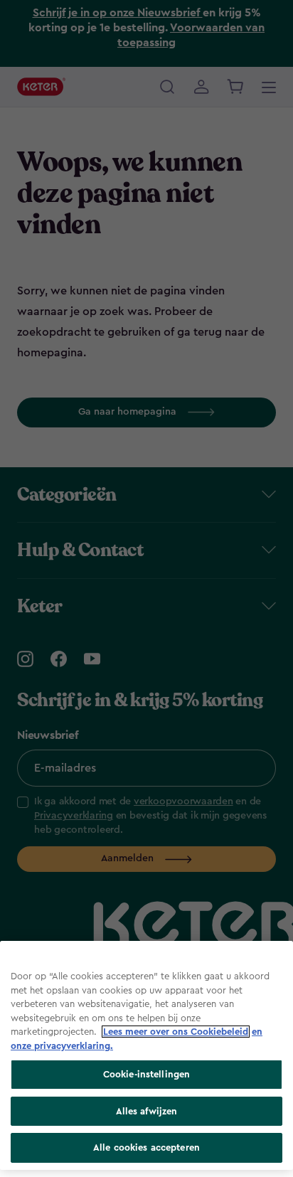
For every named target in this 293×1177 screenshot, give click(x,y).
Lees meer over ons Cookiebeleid (175, 1031)
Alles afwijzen (147, 1111)
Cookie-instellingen (146, 1074)
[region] (146, 1055)
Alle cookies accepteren (146, 1147)
